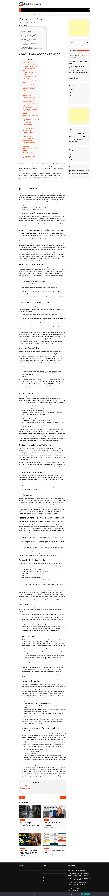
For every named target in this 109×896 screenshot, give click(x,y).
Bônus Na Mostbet (27, 95)
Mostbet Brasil (25, 44)
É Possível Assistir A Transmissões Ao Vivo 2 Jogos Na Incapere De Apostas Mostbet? (31, 121)
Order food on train (72, 141)
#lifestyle (81, 134)
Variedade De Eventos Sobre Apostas (30, 43)
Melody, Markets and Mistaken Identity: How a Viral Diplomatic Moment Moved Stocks (28, 852)
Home (23, 9)
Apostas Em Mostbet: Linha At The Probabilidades (32, 42)
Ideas (36, 9)
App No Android (25, 38)
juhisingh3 (22, 22)
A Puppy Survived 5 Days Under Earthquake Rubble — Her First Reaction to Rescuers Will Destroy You (79, 72)
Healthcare (83, 139)
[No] (107, 894)
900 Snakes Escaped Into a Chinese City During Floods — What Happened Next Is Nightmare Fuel (78, 62)
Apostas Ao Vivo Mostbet (28, 47)
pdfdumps (77, 141)
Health (78, 139)
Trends (40, 9)
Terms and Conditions (23, 872)
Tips (33, 9)
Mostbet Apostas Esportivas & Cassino (28, 30)
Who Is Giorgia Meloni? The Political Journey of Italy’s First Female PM (52, 824)
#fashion (71, 134)
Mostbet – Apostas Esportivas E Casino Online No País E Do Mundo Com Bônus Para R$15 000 (31, 132)
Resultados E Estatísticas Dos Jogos (30, 34)
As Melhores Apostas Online (29, 36)
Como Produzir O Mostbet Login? (28, 35)
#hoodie (75, 134)
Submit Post (52, 9)
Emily (22, 829)
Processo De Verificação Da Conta (30, 40)
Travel (70, 98)
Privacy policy (87, 894)
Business (28, 9)
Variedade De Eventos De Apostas (31, 90)
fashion (86, 137)
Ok (81, 894)
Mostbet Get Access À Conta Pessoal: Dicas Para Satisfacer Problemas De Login (30, 109)
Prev (22, 797)
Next (62, 797)
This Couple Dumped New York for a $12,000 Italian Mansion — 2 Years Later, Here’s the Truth (78, 55)
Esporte (25, 113)
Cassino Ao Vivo (27, 136)
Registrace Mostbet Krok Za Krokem (29, 39)
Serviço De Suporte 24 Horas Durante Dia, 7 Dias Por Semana (34, 32)
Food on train (72, 139)
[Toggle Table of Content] (43, 28)
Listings (45, 9)
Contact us (60, 9)
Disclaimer (21, 869)
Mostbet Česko (26, 146)
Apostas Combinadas (28, 124)
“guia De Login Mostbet (26, 31)
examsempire (80, 136)
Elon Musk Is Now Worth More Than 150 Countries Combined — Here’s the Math (78, 67)
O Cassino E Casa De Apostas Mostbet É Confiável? (32, 48)
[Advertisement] (79, 28)
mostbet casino (22, 225)
